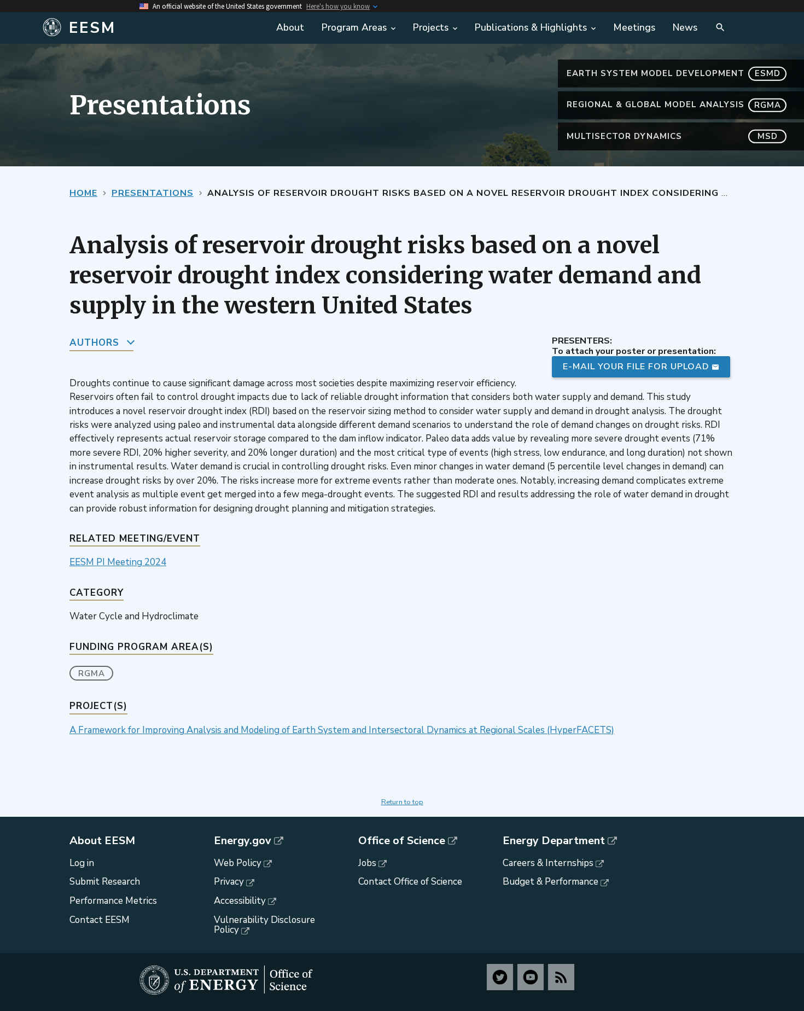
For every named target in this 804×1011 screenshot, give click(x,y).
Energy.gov (242, 840)
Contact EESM (99, 920)
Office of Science (401, 840)
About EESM (102, 840)
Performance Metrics (113, 900)
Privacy (229, 881)
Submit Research (104, 881)
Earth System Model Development (673, 73)
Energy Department (554, 840)
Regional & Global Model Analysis (674, 104)
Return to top (402, 802)
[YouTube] (530, 977)
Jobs (367, 863)
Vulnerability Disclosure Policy (264, 925)
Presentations (153, 193)
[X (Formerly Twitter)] (500, 977)
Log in (81, 863)
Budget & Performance (550, 881)
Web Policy (237, 863)
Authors (94, 342)
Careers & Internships (548, 863)
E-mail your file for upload (636, 367)
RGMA (91, 673)
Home (83, 193)
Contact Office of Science (410, 881)
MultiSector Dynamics (672, 136)
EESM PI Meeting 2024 (117, 562)
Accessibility (240, 900)
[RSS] (561, 977)
